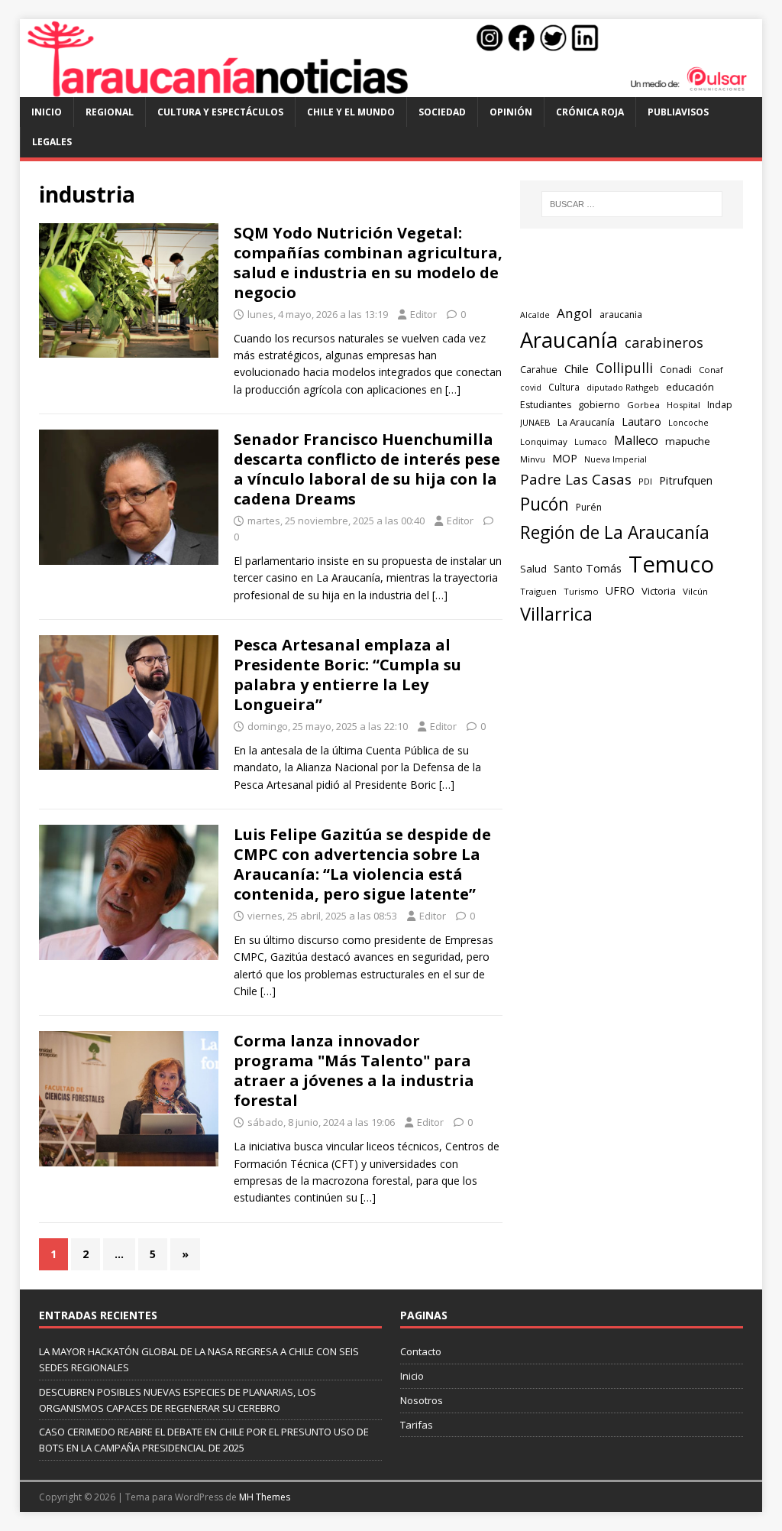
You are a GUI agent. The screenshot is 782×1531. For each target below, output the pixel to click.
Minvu (532, 459)
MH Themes (264, 1496)
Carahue (538, 369)
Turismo (581, 591)
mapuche (687, 441)
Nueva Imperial (615, 459)
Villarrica (556, 614)
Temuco (671, 564)
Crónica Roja (590, 111)
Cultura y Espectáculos (220, 111)
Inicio (46, 111)
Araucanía (569, 340)
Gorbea (643, 404)
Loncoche (688, 422)
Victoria (658, 591)
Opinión (511, 111)
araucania (620, 314)
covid (530, 387)
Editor (423, 314)
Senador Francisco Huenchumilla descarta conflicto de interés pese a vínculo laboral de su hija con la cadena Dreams (367, 469)
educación (690, 387)
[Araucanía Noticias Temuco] (391, 88)
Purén (589, 507)
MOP (564, 458)
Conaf (711, 369)
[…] (452, 389)
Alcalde (535, 315)
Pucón (544, 504)
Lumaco (590, 441)
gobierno (599, 404)
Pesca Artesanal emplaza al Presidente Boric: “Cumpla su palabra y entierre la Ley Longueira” (347, 674)
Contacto (420, 1351)
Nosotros (421, 1400)
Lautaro (641, 421)
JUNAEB (535, 422)
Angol (575, 313)
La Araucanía (586, 422)
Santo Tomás (588, 568)
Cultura (564, 387)
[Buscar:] (632, 204)
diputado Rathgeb (622, 387)
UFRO (620, 590)
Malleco (636, 440)
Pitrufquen (686, 480)
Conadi (676, 369)
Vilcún (695, 591)
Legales (52, 141)
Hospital (683, 404)
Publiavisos (678, 111)
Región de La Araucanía (614, 532)
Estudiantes (545, 404)
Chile (576, 368)
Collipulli (624, 367)
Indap (719, 404)
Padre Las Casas (576, 479)
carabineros (664, 342)
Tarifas (416, 1425)
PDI (645, 481)
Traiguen (538, 591)
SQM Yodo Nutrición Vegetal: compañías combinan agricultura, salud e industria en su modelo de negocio (368, 262)
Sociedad (442, 111)
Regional (110, 111)
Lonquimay (543, 441)
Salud (533, 569)
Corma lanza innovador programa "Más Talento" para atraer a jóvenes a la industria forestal (354, 1070)
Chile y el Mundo (351, 111)
